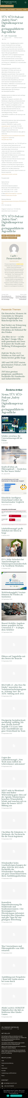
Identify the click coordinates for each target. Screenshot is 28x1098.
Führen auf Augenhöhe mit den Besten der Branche (13, 657)
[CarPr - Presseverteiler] (2, 36)
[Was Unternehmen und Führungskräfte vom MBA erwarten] (14, 934)
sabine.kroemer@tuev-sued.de (13, 193)
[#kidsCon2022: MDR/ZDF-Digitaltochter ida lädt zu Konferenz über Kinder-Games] (14, 996)
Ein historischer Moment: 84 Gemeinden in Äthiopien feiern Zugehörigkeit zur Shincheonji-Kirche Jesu (13, 317)
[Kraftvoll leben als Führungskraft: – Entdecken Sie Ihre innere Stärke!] (14, 455)
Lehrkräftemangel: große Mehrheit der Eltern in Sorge (12, 530)
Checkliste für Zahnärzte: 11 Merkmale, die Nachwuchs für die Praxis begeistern (13, 834)
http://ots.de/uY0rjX (6, 139)
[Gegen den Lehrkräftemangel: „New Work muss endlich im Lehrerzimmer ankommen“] (14, 746)
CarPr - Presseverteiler (10, 35)
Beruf (18, 235)
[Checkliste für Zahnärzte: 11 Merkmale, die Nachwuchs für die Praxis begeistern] (14, 820)
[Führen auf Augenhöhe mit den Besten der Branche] (14, 644)
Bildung (4, 237)
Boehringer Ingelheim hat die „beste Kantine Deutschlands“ (21, 297)
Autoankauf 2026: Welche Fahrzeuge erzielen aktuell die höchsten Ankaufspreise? (13, 1043)
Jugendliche (12, 237)
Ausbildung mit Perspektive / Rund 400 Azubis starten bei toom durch (13, 979)
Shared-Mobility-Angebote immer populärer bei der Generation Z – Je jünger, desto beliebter (13, 626)
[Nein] (26, 1093)
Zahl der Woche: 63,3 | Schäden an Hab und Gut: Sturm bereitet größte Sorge (13, 355)
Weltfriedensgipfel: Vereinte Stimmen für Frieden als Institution (13, 594)
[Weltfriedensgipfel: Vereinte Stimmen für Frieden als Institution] (14, 581)
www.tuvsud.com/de (11, 195)
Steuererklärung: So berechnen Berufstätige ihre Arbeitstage (7, 297)
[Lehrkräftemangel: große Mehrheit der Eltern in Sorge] (14, 517)
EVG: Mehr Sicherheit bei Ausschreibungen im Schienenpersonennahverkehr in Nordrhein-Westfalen (14, 562)
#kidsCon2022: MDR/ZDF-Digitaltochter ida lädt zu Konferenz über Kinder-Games (13, 1011)
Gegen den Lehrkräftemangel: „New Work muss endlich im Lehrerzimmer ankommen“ (13, 760)
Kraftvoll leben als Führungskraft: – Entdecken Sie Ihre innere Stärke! (13, 469)
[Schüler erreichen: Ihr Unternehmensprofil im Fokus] (14, 424)
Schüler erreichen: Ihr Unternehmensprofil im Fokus (11, 438)
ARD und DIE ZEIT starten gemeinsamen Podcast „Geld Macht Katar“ (13, 364)
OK (8, 1095)
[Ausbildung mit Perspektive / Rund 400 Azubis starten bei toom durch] (14, 965)
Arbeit (4, 235)
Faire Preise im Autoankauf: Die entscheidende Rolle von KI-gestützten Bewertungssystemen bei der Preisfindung (13, 1051)
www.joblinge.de (5, 126)
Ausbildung (11, 235)
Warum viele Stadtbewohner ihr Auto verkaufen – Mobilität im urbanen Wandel (14, 1047)
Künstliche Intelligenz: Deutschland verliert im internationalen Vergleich (12, 500)
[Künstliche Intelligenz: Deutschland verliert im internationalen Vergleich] (14, 486)
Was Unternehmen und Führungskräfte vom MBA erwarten (12, 948)
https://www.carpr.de (14, 261)
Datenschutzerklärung (16, 1095)
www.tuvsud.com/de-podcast (9, 174)
